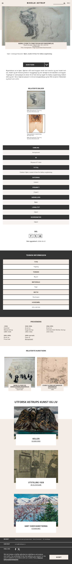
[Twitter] (19, 549)
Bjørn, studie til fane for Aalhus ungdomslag (38, 54)
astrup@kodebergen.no (20, 544)
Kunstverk (30, 64)
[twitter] (35, 236)
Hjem (8, 54)
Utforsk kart (36, 528)
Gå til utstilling (36, 485)
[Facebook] (15, 549)
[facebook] (31, 236)
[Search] (64, 3)
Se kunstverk (36, 441)
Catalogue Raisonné (17, 54)
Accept (59, 557)
